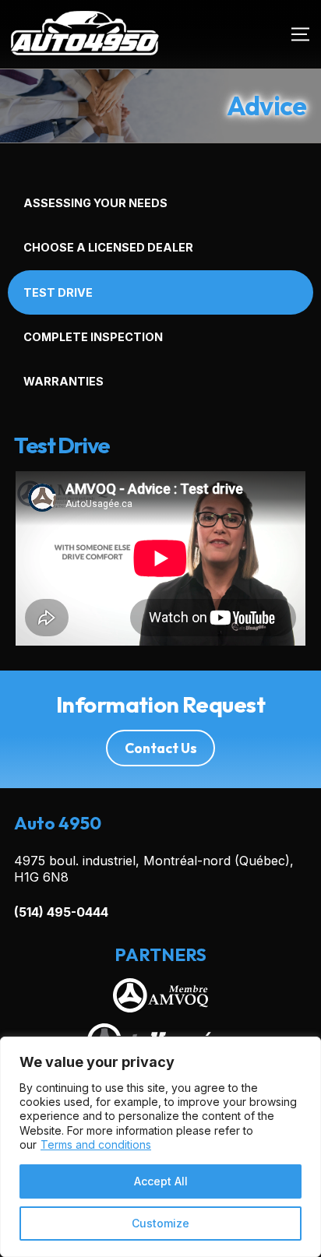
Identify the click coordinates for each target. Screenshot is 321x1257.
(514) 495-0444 (61, 912)
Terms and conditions (96, 1144)
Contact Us (161, 748)
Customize (160, 1223)
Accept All (161, 1181)
